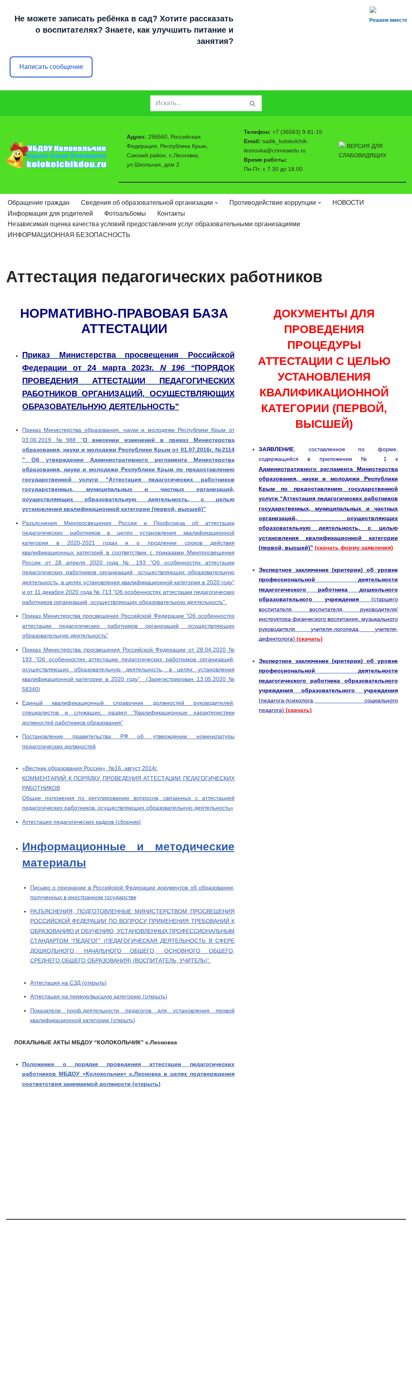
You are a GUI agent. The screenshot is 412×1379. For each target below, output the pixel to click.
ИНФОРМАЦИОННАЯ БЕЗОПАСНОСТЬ (69, 234)
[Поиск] (253, 103)
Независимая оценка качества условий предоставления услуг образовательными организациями (154, 224)
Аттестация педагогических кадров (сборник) (81, 822)
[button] (216, 202)
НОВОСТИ (348, 202)
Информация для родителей (50, 213)
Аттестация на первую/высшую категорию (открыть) (98, 996)
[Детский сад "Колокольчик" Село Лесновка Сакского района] (56, 155)
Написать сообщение (51, 66)
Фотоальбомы (125, 213)
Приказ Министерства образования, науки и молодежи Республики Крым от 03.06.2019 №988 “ (128, 469)
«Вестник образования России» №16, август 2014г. (90, 768)
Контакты (171, 213)
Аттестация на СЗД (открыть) (68, 982)
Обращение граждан (39, 202)
